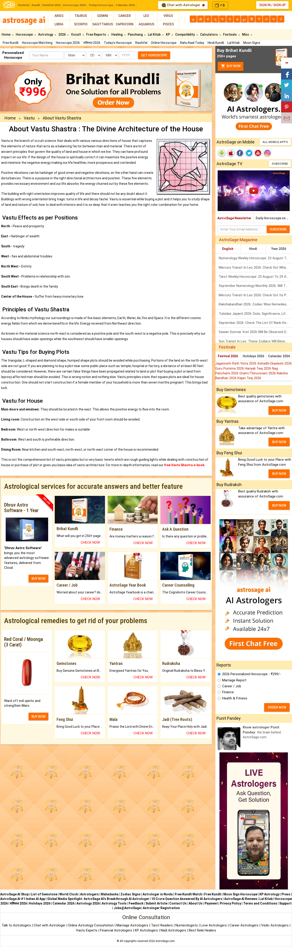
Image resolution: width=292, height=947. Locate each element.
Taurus (81, 16)
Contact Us (178, 903)
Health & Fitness (234, 698)
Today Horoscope (100, 5)
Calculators (209, 34)
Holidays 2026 (253, 356)
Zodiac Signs (130, 894)
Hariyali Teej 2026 (258, 368)
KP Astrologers (147, 930)
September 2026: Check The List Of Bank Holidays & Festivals (255, 323)
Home (6, 34)
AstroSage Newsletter (234, 218)
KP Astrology (269, 894)
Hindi (253, 249)
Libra (59, 24)
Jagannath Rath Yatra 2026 (236, 363)
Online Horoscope (164, 43)
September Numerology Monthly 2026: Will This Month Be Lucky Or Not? (255, 286)
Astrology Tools (114, 903)
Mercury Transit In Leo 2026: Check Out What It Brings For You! (255, 267)
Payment (211, 903)
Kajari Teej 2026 (249, 378)
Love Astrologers (214, 925)
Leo (146, 16)
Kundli (36, 5)
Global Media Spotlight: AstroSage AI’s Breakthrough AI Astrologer (98, 899)
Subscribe (280, 163)
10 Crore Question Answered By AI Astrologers (186, 899)
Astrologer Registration (161, 908)
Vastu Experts (86, 930)
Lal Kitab (233, 43)
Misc (246, 34)
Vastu (29, 118)
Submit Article (156, 903)
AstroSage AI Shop (14, 894)
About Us (196, 903)
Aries (59, 16)
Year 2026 (278, 249)
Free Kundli (10, 43)
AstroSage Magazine (238, 239)
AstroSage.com (165, 941)
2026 (62, 34)
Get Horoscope (154, 55)
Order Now (277, 707)
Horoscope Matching (37, 43)
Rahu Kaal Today (192, 43)
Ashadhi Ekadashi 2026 (274, 363)
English (227, 249)
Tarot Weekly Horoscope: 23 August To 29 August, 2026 (255, 277)
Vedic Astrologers (275, 925)
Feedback (136, 903)
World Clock (68, 894)
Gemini (102, 16)
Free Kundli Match (188, 894)
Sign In (265, 5)
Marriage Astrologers (132, 925)
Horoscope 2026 (74, 5)
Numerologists (187, 925)
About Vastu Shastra (62, 118)
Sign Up (279, 5)
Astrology (46, 34)
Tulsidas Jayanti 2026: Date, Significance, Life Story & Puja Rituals (255, 314)
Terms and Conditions (260, 903)
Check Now (90, 542)
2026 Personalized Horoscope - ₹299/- (251, 674)
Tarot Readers (162, 925)
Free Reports (96, 34)
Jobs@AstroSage (127, 908)
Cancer (124, 16)
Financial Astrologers (116, 930)
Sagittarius (102, 24)
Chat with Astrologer (183, 5)
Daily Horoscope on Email (274, 218)
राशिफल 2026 (91, 43)
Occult (76, 34)
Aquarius (146, 24)
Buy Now (233, 66)
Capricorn (124, 24)
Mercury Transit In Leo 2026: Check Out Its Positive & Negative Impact (255, 295)
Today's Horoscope (118, 43)
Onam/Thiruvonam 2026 (258, 373)
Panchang (135, 34)
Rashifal (23, 5)
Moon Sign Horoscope (240, 894)
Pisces (168, 24)
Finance (228, 692)
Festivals (230, 34)
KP (168, 34)
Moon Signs (251, 43)
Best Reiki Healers (202, 930)
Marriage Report (234, 680)
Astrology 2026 (88, 903)
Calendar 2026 (125, 5)
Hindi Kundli (216, 43)
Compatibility (185, 34)
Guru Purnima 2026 (230, 368)
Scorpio (81, 24)
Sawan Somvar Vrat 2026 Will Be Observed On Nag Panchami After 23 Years (255, 332)
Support (285, 903)
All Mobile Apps (275, 142)
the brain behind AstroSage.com (262, 732)
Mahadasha (109, 894)
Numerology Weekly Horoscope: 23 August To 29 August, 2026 (255, 258)
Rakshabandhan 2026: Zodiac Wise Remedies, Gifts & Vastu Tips (255, 304)
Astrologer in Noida (158, 894)
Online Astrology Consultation (91, 925)
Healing (117, 34)
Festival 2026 (228, 356)
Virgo (168, 16)
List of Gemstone (44, 894)
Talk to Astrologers (16, 925)
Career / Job (231, 686)
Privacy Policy (230, 903)
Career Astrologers (243, 925)
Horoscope (25, 34)
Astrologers (89, 894)
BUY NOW (38, 578)
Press (286, 894)
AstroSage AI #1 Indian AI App (22, 899)
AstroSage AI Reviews (240, 899)
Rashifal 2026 (51, 5)
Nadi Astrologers (173, 930)
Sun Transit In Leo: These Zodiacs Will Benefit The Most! (255, 341)
